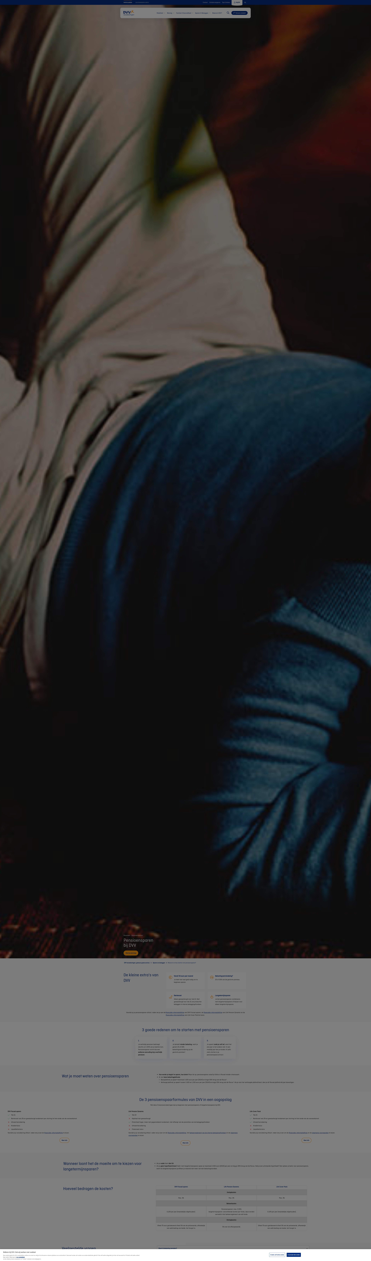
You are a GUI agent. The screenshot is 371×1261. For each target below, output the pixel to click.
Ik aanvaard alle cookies (294, 1255)
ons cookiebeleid (20, 1257)
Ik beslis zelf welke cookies (277, 1255)
